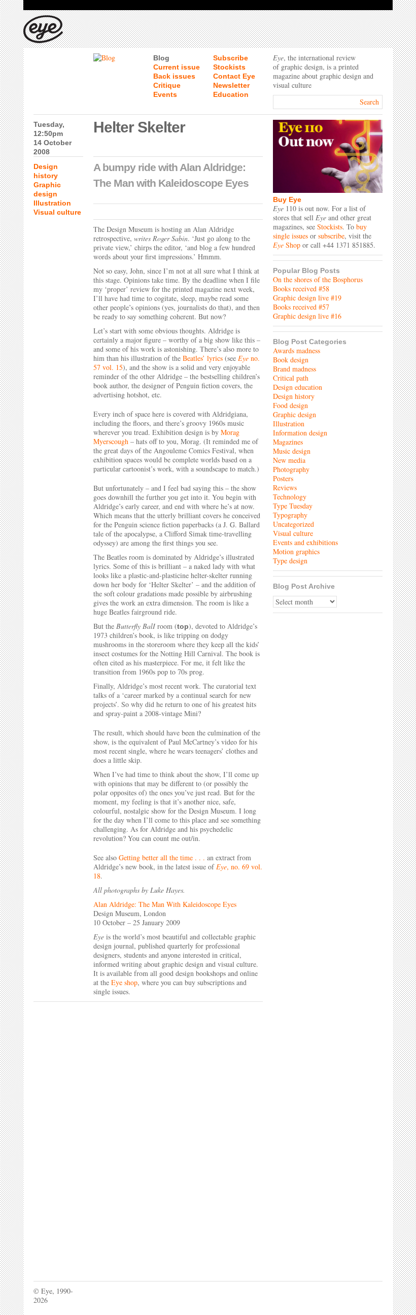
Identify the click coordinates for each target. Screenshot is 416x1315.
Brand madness (294, 369)
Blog (161, 58)
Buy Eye (287, 199)
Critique (167, 85)
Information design (300, 432)
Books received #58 (301, 288)
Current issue (176, 67)
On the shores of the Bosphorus (318, 279)
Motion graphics (296, 551)
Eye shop (124, 982)
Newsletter (231, 85)
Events (165, 94)
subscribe (331, 236)
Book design (290, 359)
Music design (291, 451)
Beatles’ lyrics (203, 358)
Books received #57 (301, 307)
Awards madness (296, 350)
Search (369, 102)
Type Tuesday (293, 506)
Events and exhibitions (305, 542)
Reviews (285, 487)
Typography (290, 515)
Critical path (290, 378)
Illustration (52, 203)
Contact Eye (234, 76)
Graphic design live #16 (307, 316)
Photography (291, 469)
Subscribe (230, 58)
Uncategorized (293, 524)
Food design (290, 405)
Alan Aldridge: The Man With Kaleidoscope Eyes (164, 904)
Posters (283, 478)
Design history (294, 396)
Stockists (229, 67)
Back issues (174, 76)
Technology (289, 496)
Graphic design (294, 414)
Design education (297, 387)
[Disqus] (148, 1134)
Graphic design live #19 (307, 297)
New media (289, 460)
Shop (286, 245)
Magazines (288, 442)
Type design (290, 560)
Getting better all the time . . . (162, 857)
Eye (221, 866)
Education (231, 94)
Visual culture (57, 212)
